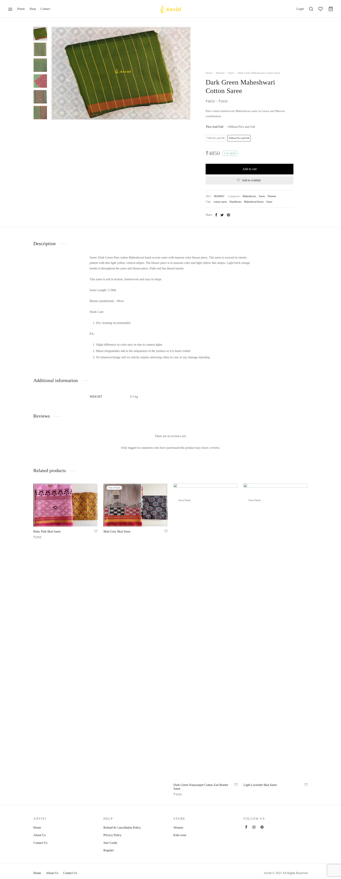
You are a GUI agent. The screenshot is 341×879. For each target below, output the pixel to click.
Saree (231, 73)
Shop (32, 8)
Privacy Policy (112, 835)
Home (21, 8)
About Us (39, 835)
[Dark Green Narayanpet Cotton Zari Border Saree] (205, 632)
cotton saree (220, 201)
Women (220, 73)
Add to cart (250, 169)
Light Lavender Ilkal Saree (260, 785)
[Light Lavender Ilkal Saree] (276, 632)
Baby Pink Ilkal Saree (47, 531)
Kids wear (179, 835)
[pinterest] (262, 827)
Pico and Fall (214, 126)
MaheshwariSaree (253, 201)
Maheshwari (249, 196)
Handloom (235, 201)
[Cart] (330, 9)
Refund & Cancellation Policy (122, 827)
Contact (45, 8)
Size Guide (110, 842)
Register (108, 850)
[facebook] (246, 827)
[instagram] (254, 827)
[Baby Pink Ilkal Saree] (65, 505)
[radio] (216, 138)
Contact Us (40, 842)
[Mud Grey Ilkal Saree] (135, 505)
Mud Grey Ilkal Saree (116, 531)
